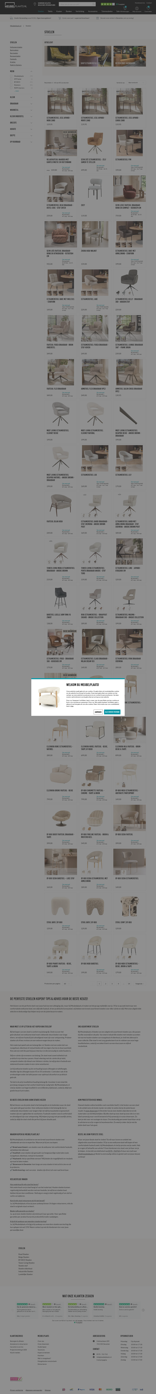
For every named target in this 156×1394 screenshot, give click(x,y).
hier (72, 706)
